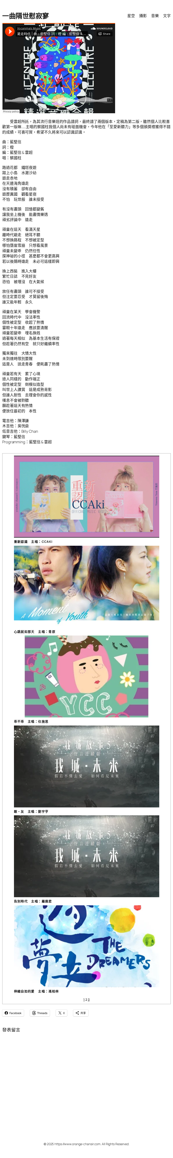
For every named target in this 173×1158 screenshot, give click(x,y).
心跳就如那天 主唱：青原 (35, 631)
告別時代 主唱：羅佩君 (33, 901)
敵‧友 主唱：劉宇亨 (31, 811)
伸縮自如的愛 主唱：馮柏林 (36, 991)
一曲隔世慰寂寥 (25, 15)
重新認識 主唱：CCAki (33, 541)
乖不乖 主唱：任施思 (31, 721)
